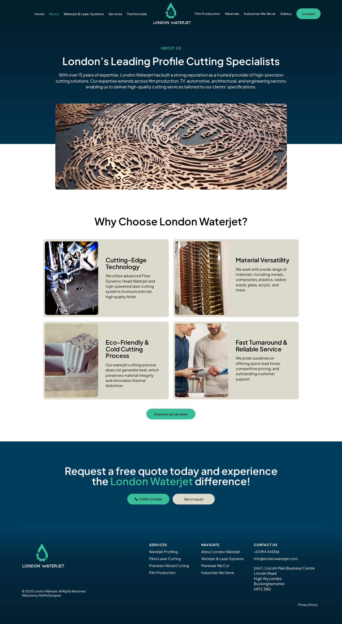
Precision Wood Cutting (169, 565)
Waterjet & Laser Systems (222, 558)
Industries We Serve (217, 572)
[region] (106, 278)
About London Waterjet (220, 551)
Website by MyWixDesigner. (42, 595)
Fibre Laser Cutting (165, 558)
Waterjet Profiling (163, 551)
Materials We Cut (215, 565)
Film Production (162, 572)
